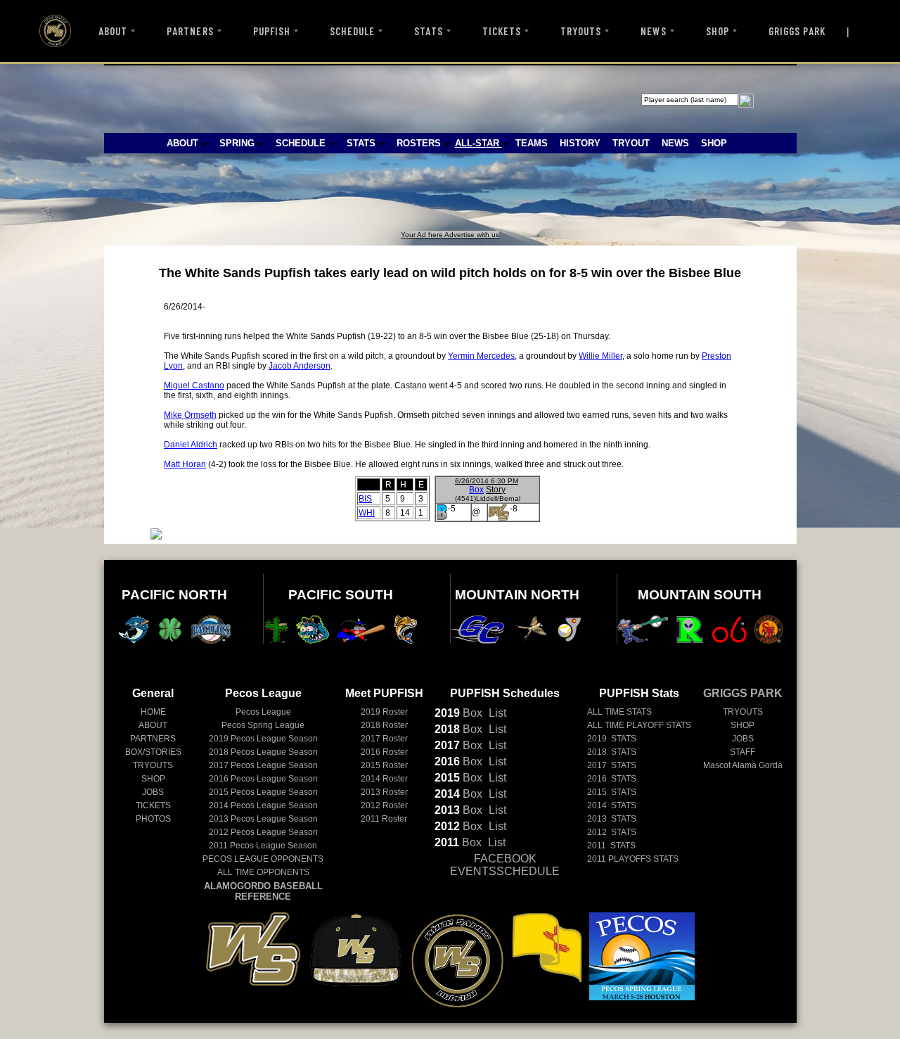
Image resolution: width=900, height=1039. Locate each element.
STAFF (742, 752)
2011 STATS (611, 845)
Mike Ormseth (190, 415)
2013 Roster (384, 792)
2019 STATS (611, 739)
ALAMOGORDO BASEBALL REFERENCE (263, 891)
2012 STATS (611, 832)
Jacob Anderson (299, 366)
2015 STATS (611, 792)
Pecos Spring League (262, 725)
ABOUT (112, 31)
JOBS (153, 792)
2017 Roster (384, 739)
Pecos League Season (263, 739)
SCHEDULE (352, 31)
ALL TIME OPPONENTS (263, 872)
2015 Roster (384, 765)
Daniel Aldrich (190, 445)
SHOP (717, 31)
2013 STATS (611, 819)
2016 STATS (611, 779)
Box (476, 490)
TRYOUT (631, 143)
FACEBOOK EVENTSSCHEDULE (505, 865)
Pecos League (263, 712)
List (496, 713)
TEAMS (531, 143)
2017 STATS (611, 765)
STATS (428, 31)
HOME (153, 712)
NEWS (653, 31)
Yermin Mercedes (481, 356)
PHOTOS (153, 819)
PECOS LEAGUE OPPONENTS (262, 859)
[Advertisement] (363, 199)
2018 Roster (384, 725)
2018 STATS (611, 752)
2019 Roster (384, 712)
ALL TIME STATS (619, 712)
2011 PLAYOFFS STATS (633, 859)
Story (496, 490)
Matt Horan (185, 464)
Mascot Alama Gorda (743, 765)
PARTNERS (190, 31)
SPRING (238, 143)
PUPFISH (271, 31)
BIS (365, 499)
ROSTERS (420, 143)
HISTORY (580, 143)
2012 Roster (384, 805)
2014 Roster (384, 779)
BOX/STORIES (153, 752)
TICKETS (501, 31)
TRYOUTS (580, 31)
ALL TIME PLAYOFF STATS (639, 725)
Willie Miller (600, 356)
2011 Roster (384, 819)
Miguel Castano (194, 385)
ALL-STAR (478, 143)
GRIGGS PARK (797, 31)
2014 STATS (611, 805)
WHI (367, 513)
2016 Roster (384, 752)
